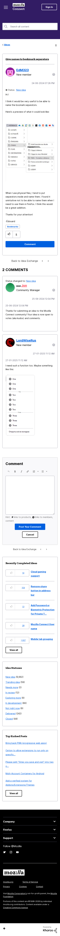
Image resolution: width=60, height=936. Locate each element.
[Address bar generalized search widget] (48, 260)
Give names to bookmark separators (27, 59)
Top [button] (4, 928)
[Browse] (6, 7)
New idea (21, 90)
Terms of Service (30, 882)
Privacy (6, 886)
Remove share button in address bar (41, 590)
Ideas (7, 44)
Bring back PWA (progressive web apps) (26, 743)
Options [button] (56, 45)
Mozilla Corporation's (17, 893)
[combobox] (30, 26)
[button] (9, 234)
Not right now (13, 708)
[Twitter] (4, 852)
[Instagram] (11, 852)
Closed (9, 718)
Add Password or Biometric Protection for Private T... (42, 609)
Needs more (12, 687)
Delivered (11, 713)
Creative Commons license (15, 907)
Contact (39, 886)
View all (14, 650)
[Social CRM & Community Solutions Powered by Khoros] (50, 929)
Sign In (49, 7)
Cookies (23, 886)
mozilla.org (8, 882)
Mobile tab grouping (42, 639)
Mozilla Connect (19, 7)
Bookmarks (12, 227)
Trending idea (13, 682)
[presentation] (9, 471)
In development (14, 703)
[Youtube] (17, 852)
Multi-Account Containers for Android (25, 773)
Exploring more (13, 698)
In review (10, 692)
